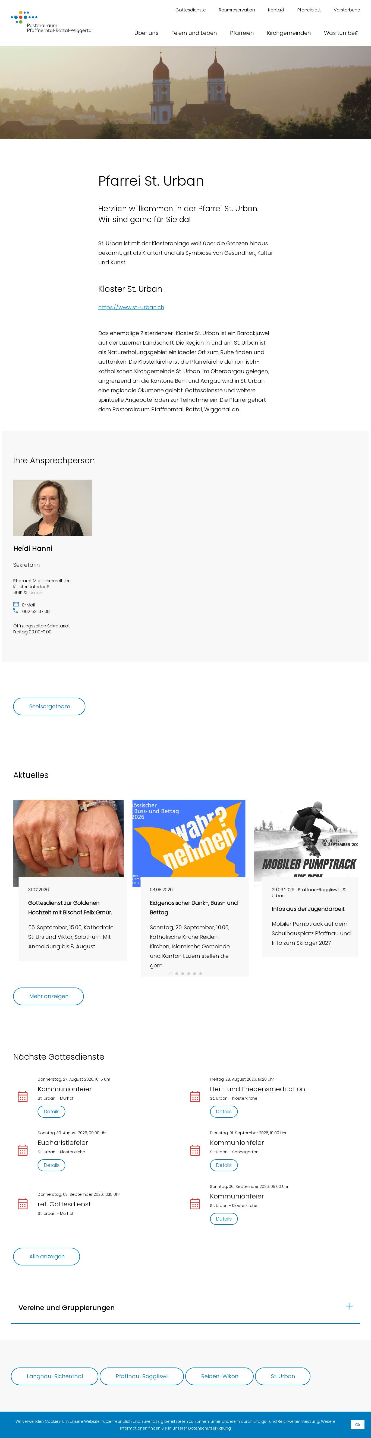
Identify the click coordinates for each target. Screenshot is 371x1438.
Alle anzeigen (47, 1256)
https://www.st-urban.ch (131, 307)
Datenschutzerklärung (209, 1428)
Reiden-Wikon (219, 1376)
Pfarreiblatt (309, 10)
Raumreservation (237, 10)
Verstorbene (347, 10)
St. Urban (283, 1376)
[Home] (51, 22)
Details (51, 1111)
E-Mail (28, 605)
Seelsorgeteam (49, 706)
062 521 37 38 (36, 611)
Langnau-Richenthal (55, 1376)
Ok (357, 1424)
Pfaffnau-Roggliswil (142, 1376)
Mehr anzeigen (49, 996)
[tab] (170, 973)
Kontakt (276, 10)
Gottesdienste (190, 10)
